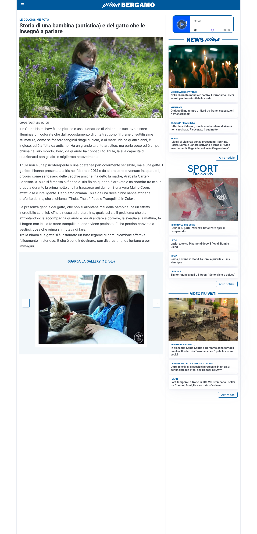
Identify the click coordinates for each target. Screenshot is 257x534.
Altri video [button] (228, 395)
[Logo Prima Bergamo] (128, 5)
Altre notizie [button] (227, 157)
